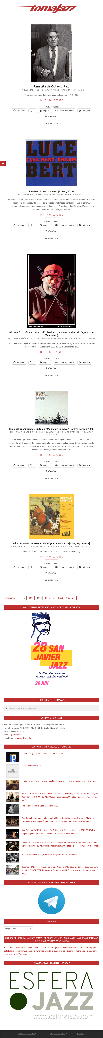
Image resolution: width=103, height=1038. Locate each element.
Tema (40, 432)
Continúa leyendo (52, 100)
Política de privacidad (26, 1033)
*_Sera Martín (19, 338)
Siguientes (71, 598)
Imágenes (45, 338)
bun (38, 90)
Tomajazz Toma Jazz (23, 738)
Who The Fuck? (76, 547)
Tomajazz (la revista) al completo (58, 90)
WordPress (80, 1033)
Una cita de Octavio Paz (51, 86)
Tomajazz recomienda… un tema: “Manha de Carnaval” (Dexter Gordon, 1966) (51, 429)
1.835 (47, 598)
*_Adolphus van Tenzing (25, 432)
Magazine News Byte (57, 1033)
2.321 (60, 598)
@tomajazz (16, 735)
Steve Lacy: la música (31, 766)
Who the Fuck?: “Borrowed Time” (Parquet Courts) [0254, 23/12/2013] (51, 543)
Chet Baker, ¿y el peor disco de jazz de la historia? (44, 753)
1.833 (31, 598)
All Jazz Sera (33, 338)
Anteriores (10, 598)
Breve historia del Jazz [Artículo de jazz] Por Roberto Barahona (49, 855)
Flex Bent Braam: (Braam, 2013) (51, 191)
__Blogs (80, 90)
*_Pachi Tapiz (28, 90)
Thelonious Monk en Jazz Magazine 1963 (40, 806)
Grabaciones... (42, 194)
